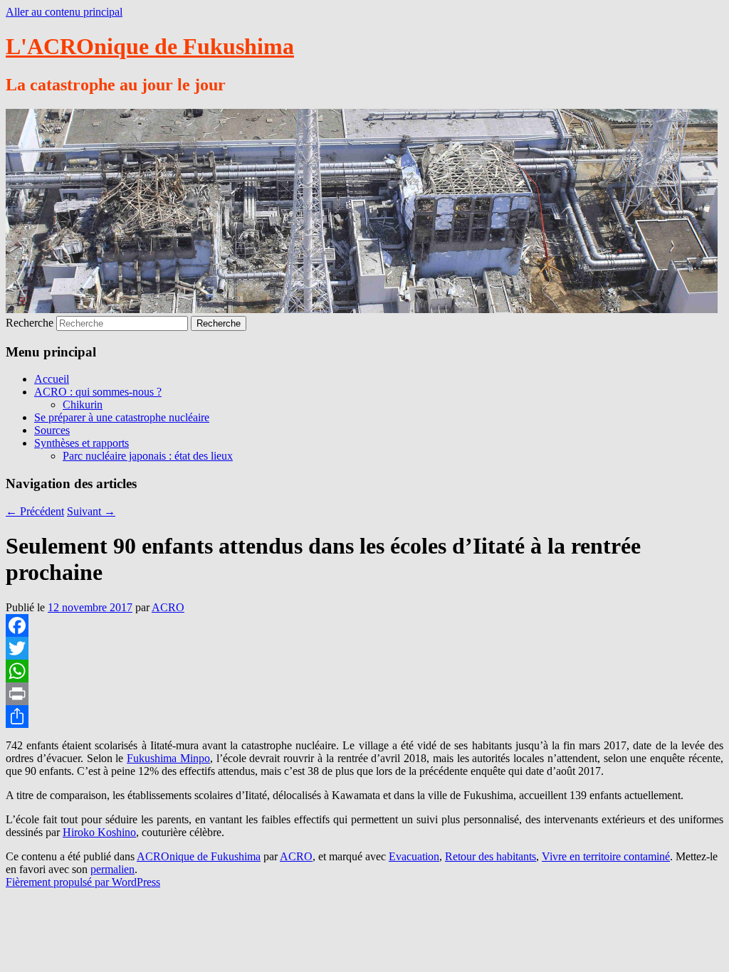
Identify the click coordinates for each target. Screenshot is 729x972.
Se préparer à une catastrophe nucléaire (121, 417)
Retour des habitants (490, 856)
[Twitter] (364, 648)
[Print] (364, 693)
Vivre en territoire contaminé (606, 856)
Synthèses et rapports (81, 443)
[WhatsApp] (364, 671)
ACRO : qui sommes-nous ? (98, 392)
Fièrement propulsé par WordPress (83, 882)
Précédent (35, 511)
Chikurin (83, 404)
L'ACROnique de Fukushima (150, 46)
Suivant (91, 511)
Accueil (51, 379)
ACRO (168, 607)
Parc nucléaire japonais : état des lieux (148, 456)
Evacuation (414, 856)
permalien (112, 869)
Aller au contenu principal (64, 12)
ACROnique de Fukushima (199, 856)
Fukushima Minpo (168, 758)
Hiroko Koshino (99, 832)
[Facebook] (364, 625)
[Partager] (364, 716)
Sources (52, 430)
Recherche (29, 323)
